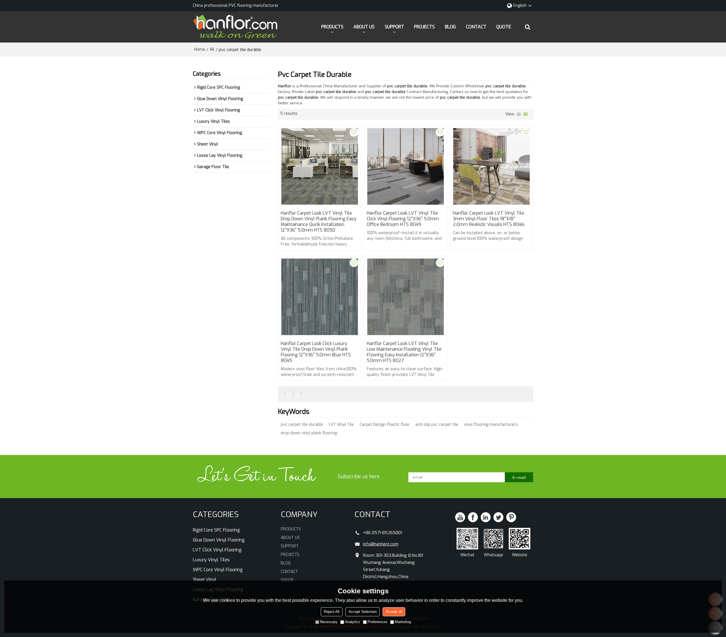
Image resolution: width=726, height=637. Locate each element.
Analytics (352, 622)
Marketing (403, 622)
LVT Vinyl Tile (341, 424)
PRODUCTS (332, 27)
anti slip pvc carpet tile (436, 424)
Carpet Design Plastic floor (385, 424)
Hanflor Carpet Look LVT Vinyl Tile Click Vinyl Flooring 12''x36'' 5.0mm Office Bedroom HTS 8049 (403, 218)
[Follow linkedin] (486, 517)
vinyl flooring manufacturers (491, 424)
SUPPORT (394, 27)
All (212, 49)
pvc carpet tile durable (302, 424)
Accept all (394, 612)
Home (199, 49)
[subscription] (519, 477)
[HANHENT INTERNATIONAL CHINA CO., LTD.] (235, 27)
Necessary (328, 622)
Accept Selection (363, 612)
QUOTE (503, 27)
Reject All (331, 612)
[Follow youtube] (460, 517)
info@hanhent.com (380, 544)
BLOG (450, 27)
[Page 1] (284, 393)
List (518, 114)
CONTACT (476, 27)
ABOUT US (364, 27)
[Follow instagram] (511, 517)
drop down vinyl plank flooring (309, 433)
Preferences (377, 622)
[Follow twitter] (498, 517)
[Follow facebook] (473, 517)
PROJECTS (424, 27)
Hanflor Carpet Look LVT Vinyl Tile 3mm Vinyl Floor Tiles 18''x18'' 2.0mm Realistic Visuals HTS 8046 (488, 218)
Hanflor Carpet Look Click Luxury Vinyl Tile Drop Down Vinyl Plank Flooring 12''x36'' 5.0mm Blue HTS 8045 (316, 352)
